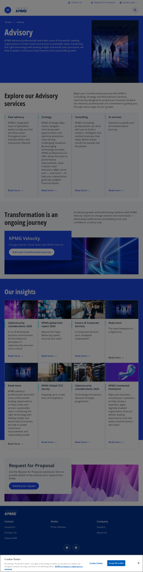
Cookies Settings (96, 563)
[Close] (138, 563)
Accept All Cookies (116, 563)
